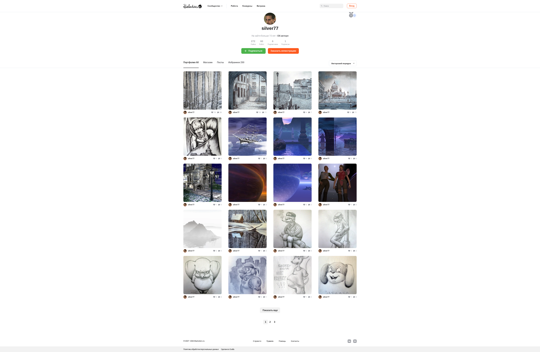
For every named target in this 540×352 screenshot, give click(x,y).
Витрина (261, 6)
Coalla (232, 349)
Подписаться (255, 51)
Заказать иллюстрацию (283, 51)
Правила (269, 341)
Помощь (282, 341)
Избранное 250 (236, 62)
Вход (351, 6)
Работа (234, 6)
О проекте (257, 341)
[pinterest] (355, 341)
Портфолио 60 (191, 62)
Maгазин (207, 62)
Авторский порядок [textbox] (341, 63)
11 (266, 112)
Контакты (295, 341)
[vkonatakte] (349, 341)
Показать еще (270, 310)
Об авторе (282, 35)
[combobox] (343, 63)
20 (221, 112)
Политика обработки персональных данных (201, 349)
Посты (220, 62)
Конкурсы (247, 6)
